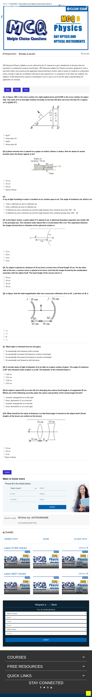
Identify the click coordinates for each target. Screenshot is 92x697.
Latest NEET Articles (15, 573)
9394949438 (86, 3)
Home (46, 539)
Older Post (80, 539)
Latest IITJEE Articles (15, 548)
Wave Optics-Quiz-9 (45, 564)
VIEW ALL (83, 548)
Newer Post (11, 539)
